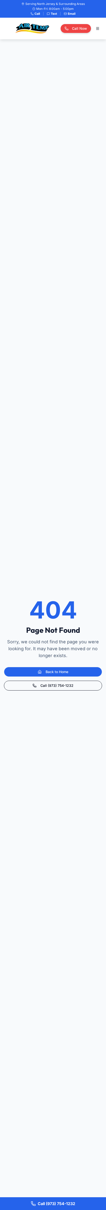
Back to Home (57, 672)
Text (54, 13)
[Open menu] (97, 28)
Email (71, 13)
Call (37, 13)
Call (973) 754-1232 (56, 685)
